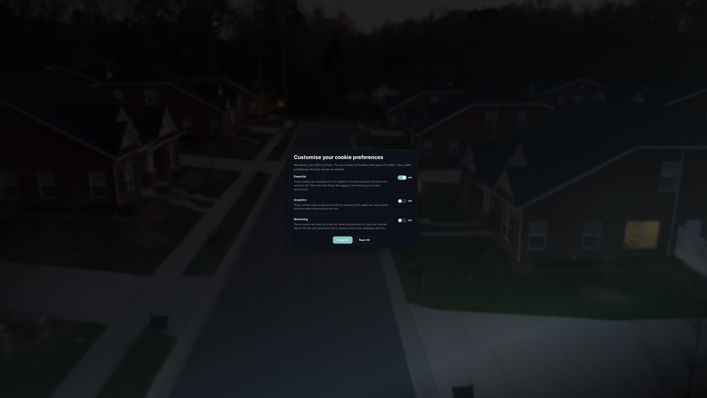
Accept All (343, 240)
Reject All (364, 240)
